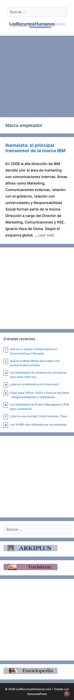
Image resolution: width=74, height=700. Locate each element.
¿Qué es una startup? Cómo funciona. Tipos (38, 416)
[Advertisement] (37, 75)
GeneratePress (37, 694)
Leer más (46, 235)
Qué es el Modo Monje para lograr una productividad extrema (34, 363)
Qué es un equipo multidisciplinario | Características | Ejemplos (33, 351)
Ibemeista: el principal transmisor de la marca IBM (35, 147)
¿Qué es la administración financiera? (34, 384)
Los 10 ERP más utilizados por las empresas (38, 424)
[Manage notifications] (67, 693)
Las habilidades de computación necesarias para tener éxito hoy (38, 375)
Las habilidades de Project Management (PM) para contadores (39, 407)
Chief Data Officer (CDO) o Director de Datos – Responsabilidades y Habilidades (39, 395)
